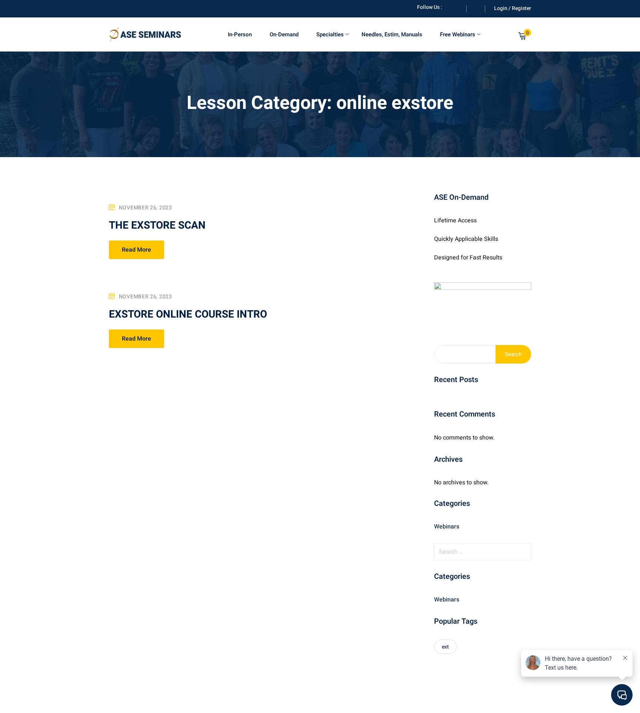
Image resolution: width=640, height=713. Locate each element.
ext (445, 647)
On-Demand (284, 34)
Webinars (446, 526)
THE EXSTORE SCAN (157, 225)
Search (513, 354)
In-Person (240, 34)
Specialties (330, 34)
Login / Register (512, 8)
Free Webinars (457, 34)
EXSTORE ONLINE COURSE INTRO (188, 314)
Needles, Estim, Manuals (391, 34)
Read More (136, 249)
